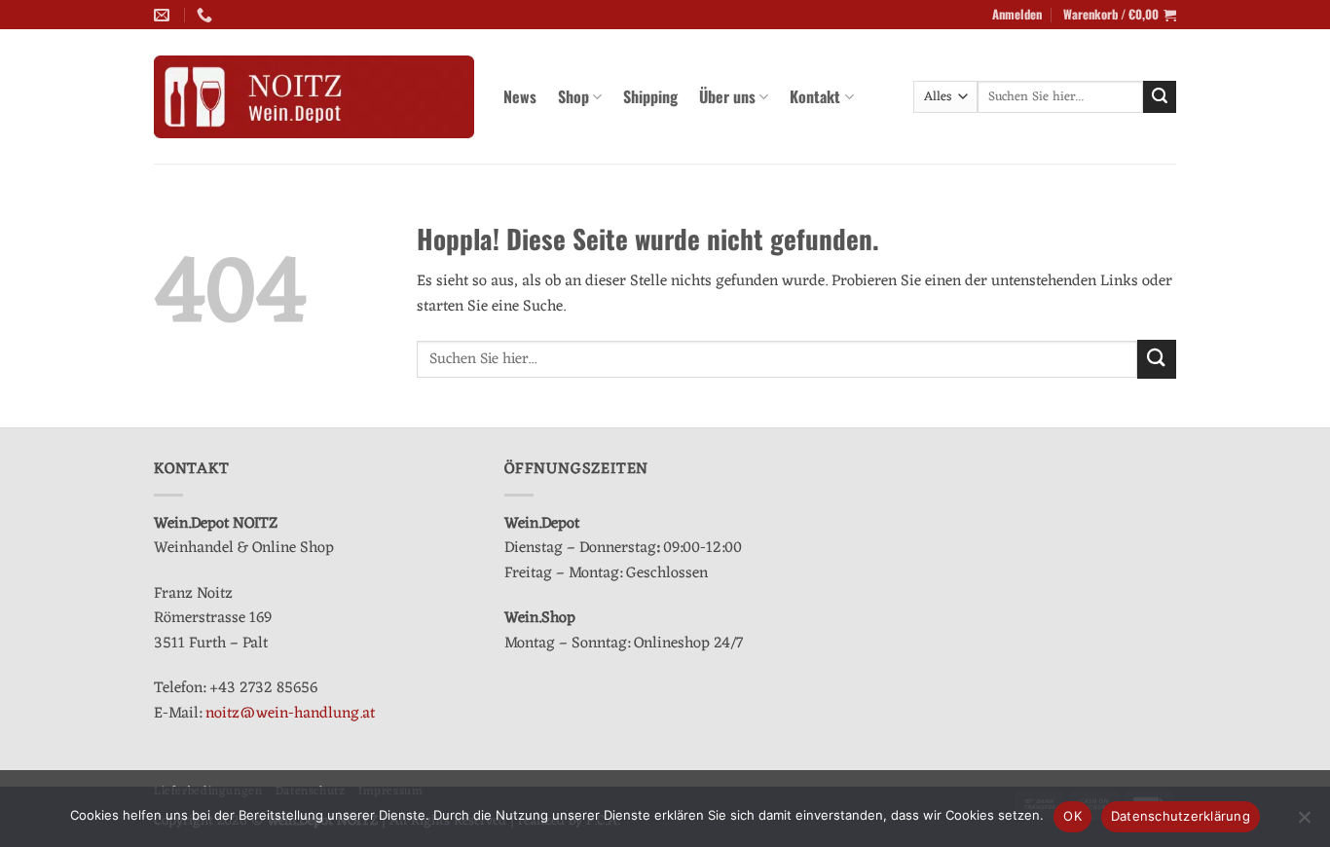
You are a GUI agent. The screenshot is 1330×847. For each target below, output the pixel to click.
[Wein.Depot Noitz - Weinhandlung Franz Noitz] (314, 97)
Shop (573, 96)
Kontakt (815, 96)
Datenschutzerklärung (1180, 816)
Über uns (727, 96)
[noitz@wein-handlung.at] (164, 15)
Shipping (650, 96)
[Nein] (1303, 822)
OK (1072, 816)
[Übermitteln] (1159, 97)
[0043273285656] (207, 15)
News (519, 96)
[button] (1017, 14)
